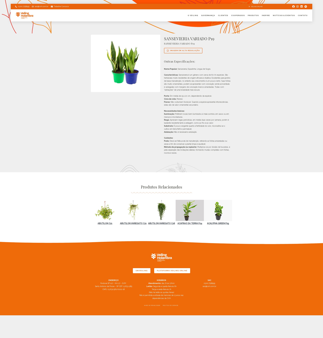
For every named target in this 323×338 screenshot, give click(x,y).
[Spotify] (305, 6)
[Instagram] (297, 6)
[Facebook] (293, 6)
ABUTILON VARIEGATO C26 (161, 223)
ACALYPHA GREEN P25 (218, 223)
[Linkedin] (301, 6)
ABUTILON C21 (105, 223)
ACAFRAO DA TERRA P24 (190, 223)
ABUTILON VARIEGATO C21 (133, 223)
